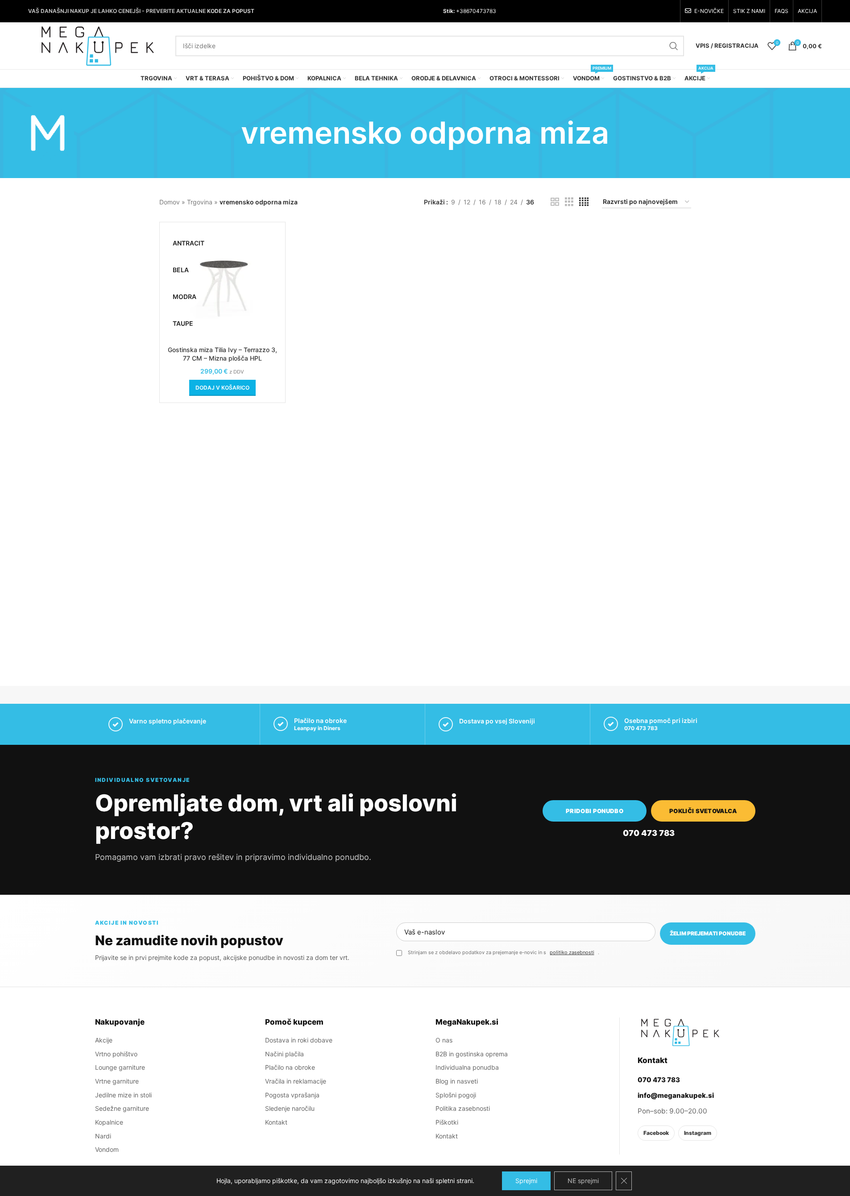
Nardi (103, 1136)
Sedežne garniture (122, 1108)
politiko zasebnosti (572, 952)
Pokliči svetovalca (703, 810)
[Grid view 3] (569, 202)
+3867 (464, 11)
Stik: (449, 11)
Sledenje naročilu (290, 1108)
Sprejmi (526, 1180)
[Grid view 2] (555, 202)
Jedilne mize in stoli (123, 1095)
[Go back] (230, 133)
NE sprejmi (583, 1180)
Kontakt (276, 1122)
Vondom (107, 1149)
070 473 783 (641, 728)
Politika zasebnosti (462, 1108)
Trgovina (199, 202)
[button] (222, 388)
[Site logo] (97, 45)
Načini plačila (284, 1054)
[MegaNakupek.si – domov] (680, 1032)
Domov (169, 202)
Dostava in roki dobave (298, 1040)
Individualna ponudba (467, 1067)
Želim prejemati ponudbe (708, 933)
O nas (443, 1040)
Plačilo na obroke (290, 1067)
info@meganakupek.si (676, 1095)
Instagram (697, 1133)
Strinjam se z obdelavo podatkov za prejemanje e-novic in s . (503, 952)
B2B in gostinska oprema (471, 1054)
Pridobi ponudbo (594, 810)
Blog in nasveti (456, 1081)
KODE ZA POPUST (230, 11)
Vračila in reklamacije (295, 1081)
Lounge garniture (120, 1067)
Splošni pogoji (455, 1095)
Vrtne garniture (117, 1081)
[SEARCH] (673, 46)
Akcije (103, 1040)
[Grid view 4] (584, 202)
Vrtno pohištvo (116, 1054)
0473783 (484, 11)
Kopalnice (109, 1122)
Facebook (656, 1133)
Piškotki (446, 1122)
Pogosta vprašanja (292, 1095)
